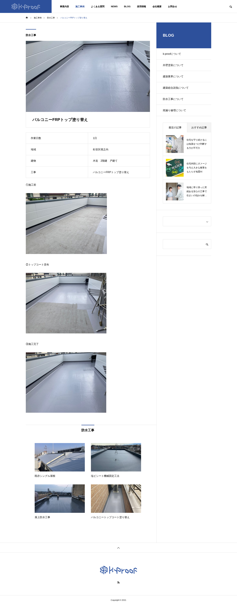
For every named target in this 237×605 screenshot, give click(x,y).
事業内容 (64, 6)
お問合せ (172, 6)
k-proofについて (172, 53)
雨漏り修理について (174, 110)
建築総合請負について (176, 87)
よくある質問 (97, 6)
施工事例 (79, 6)
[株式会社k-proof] (26, 6)
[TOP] (118, 548)
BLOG (127, 6)
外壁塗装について (173, 65)
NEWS (114, 6)
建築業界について (173, 76)
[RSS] (118, 582)
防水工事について (173, 99)
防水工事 (31, 35)
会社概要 (157, 6)
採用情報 (141, 6)
